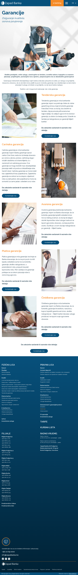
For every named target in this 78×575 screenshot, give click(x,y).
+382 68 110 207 (6, 462)
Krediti (4, 378)
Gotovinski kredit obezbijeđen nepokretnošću (14, 388)
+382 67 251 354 (6, 483)
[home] (11, 3)
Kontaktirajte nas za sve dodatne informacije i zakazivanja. (20, 548)
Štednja (4, 370)
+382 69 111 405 (6, 445)
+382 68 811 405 (6, 441)
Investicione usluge (8, 421)
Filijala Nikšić (6, 465)
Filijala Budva (6, 473)
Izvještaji (9, 569)
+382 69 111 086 (6, 485)
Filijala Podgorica (7, 436)
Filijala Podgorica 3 (7, 458)
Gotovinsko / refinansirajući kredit (11, 382)
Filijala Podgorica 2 (8, 450)
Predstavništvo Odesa (9, 503)
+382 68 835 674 (6, 454)
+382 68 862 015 (6, 498)
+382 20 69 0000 (8, 552)
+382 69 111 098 (6, 470)
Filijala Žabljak (6, 488)
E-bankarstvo (6, 408)
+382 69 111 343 (6, 460)
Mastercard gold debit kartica (10, 400)
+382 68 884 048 (6, 475)
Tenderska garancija (7, 393)
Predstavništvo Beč (8, 506)
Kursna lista (47, 427)
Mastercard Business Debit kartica (49, 387)
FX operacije (44, 414)
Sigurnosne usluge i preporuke (10, 404)
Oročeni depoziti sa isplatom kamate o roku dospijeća (55, 372)
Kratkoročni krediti (45, 380)
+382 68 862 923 (6, 492)
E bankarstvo (44, 395)
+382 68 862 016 (6, 500)
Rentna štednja (6, 372)
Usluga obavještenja (7, 414)
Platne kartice (6, 396)
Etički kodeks (18, 569)
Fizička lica (8, 365)
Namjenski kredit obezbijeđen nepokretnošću (14, 386)
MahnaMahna (72, 573)
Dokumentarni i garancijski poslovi (51, 405)
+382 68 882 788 (6, 447)
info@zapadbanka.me (10, 555)
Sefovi (4, 419)
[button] (66, 3)
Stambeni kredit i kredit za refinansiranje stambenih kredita (18, 391)
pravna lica (47, 365)
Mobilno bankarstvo (7, 412)
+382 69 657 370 (6, 490)
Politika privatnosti (57, 569)
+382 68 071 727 (6, 477)
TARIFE (43, 421)
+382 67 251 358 (6, 452)
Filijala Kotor (6, 481)
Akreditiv (42, 406)
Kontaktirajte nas (50, 136)
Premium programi (7, 402)
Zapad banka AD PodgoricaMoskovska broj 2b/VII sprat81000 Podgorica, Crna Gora (49, 448)
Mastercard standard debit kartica (11, 398)
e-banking (57, 3)
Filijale (6, 433)
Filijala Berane (6, 496)
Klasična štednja (6, 374)
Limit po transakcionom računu (10, 380)
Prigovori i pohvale (45, 569)
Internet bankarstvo (7, 410)
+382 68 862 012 (6, 443)
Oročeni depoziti (45, 370)
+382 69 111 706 (6, 438)
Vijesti (3, 569)
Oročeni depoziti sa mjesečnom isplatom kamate (53, 374)
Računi (4, 368)
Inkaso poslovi (44, 411)
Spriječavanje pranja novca (31, 569)
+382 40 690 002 (6, 467)
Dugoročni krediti (45, 382)
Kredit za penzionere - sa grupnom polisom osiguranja (16, 384)
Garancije (42, 409)
